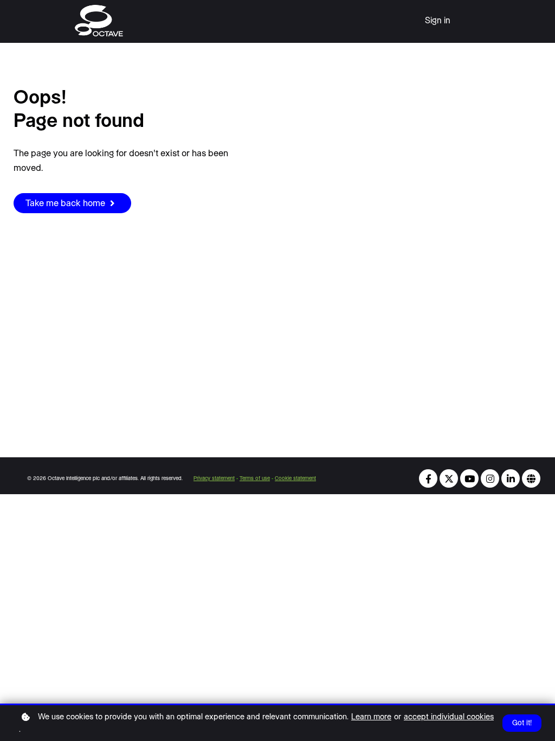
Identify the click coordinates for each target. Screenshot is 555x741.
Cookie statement (295, 478)
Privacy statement (214, 478)
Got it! (522, 723)
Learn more (371, 717)
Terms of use (255, 478)
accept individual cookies (449, 717)
